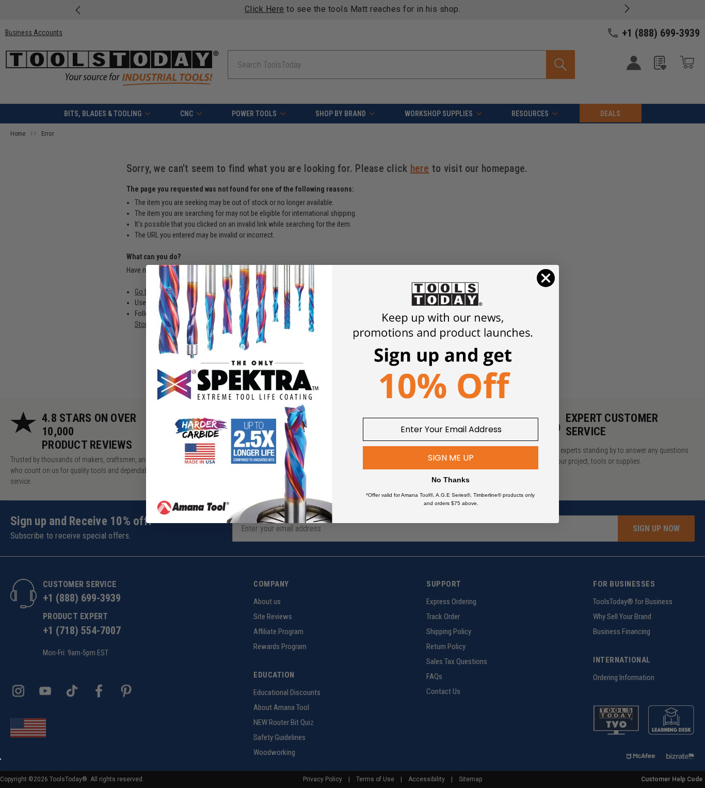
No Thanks (450, 480)
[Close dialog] (546, 278)
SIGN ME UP (451, 458)
